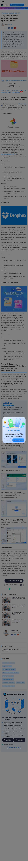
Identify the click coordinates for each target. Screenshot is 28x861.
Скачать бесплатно (18, 440)
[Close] (5, 418)
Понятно (7, 440)
